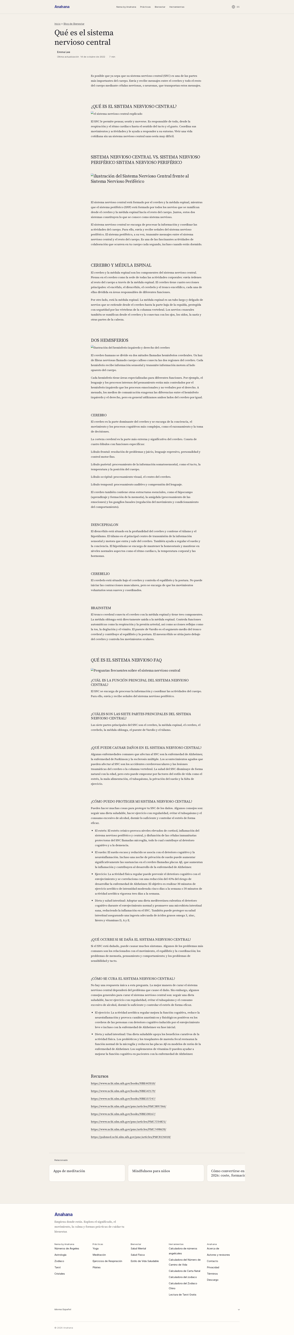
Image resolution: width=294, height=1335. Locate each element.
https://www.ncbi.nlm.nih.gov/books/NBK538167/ (123, 1114)
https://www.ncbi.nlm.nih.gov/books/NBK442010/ (123, 1083)
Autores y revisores (218, 1254)
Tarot (57, 1267)
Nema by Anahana (126, 6)
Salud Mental (138, 1248)
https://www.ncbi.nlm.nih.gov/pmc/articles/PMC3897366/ (128, 1106)
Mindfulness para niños (151, 1170)
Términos (212, 1273)
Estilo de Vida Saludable (145, 1261)
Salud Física (138, 1254)
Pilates (97, 1267)
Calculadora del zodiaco (183, 1277)
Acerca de (213, 1248)
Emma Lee (63, 52)
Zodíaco (59, 1261)
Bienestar (160, 6)
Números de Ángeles (66, 1248)
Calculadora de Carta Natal (184, 1271)
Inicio (57, 23)
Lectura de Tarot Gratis (182, 1294)
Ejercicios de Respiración (107, 1261)
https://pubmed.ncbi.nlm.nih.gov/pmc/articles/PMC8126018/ (131, 1137)
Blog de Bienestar (73, 23)
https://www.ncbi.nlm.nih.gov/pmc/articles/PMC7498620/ (128, 1129)
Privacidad (213, 1267)
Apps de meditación (69, 1170)
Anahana (61, 7)
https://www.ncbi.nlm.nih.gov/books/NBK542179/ (123, 1091)
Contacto (212, 1261)
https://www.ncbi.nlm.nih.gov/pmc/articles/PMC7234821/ (128, 1122)
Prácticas (145, 6)
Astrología (60, 1254)
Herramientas (176, 6)
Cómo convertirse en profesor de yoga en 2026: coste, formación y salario (244, 1173)
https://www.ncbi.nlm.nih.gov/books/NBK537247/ (123, 1099)
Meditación (99, 1254)
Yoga (96, 1248)
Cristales (59, 1273)
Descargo (212, 1279)
